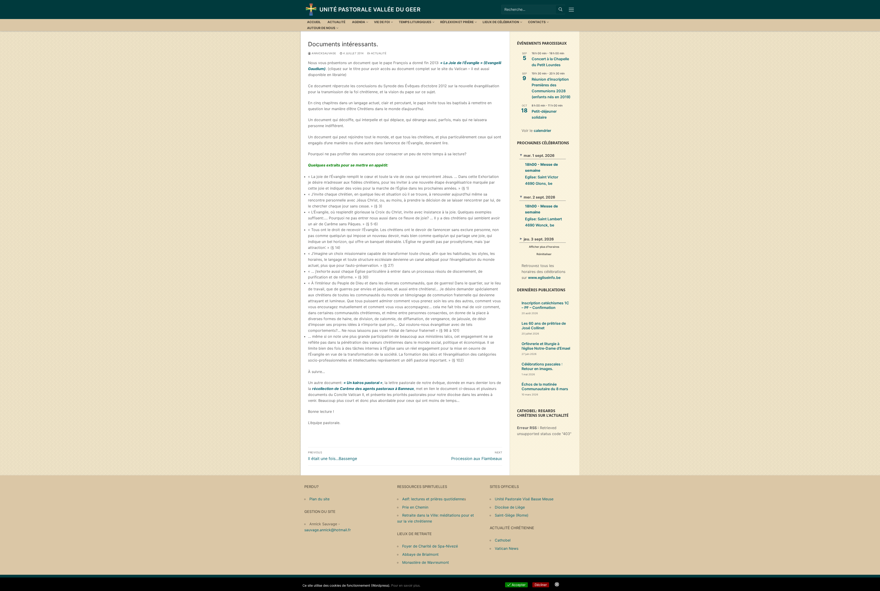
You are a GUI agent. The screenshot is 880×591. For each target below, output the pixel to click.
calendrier (542, 130)
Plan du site (319, 499)
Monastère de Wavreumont (425, 562)
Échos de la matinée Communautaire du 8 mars (545, 386)
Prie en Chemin (415, 507)
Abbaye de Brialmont (420, 554)
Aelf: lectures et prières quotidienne (433, 499)
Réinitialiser (544, 254)
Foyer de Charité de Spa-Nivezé (430, 546)
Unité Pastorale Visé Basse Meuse (524, 499)
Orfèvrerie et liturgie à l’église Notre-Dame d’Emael (546, 346)
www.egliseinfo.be (544, 277)
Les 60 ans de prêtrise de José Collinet (544, 325)
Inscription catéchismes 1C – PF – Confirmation (545, 305)
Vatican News (506, 548)
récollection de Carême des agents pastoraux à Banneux (363, 388)
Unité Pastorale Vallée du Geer (370, 9)
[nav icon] (572, 9)
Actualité (378, 53)
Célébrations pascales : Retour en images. (542, 366)
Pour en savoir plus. (406, 585)
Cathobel (503, 540)
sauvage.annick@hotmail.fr (327, 530)
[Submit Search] (560, 9)
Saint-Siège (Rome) (511, 515)
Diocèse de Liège (510, 507)
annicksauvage (323, 53)
